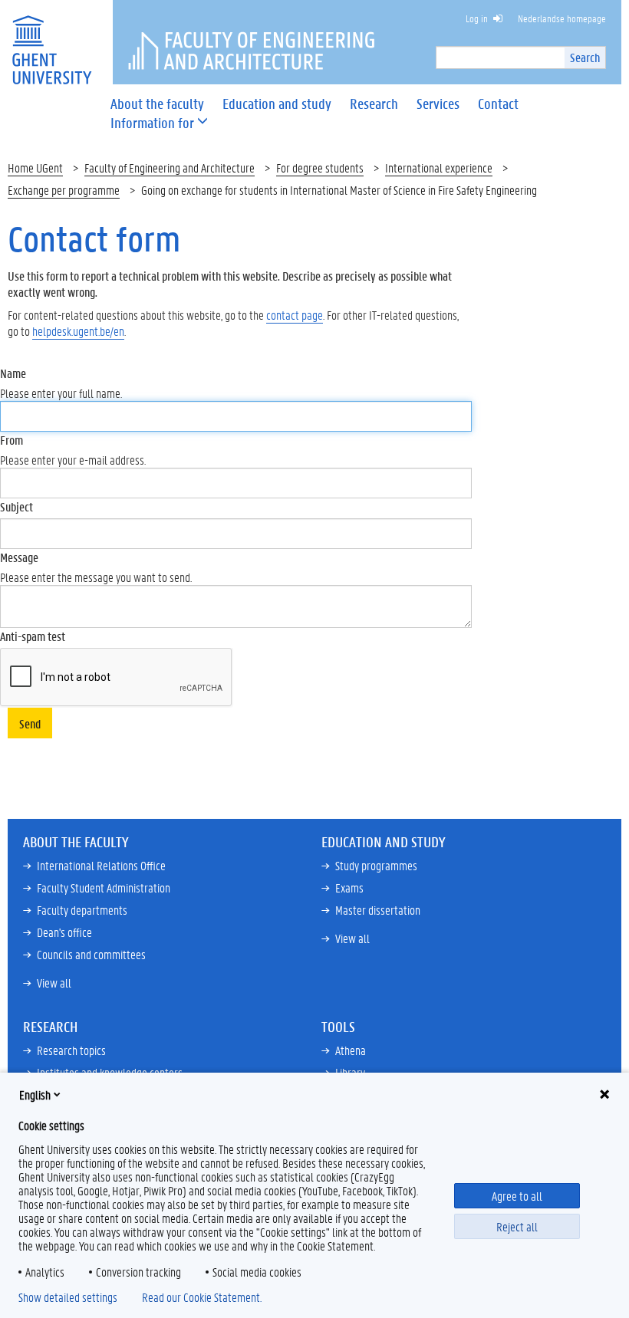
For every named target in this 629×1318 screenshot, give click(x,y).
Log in (477, 18)
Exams (349, 887)
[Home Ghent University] (51, 40)
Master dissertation (377, 910)
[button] (152, 123)
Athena (350, 1050)
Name (13, 373)
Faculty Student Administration (103, 887)
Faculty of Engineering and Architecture (169, 167)
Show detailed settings (67, 1297)
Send (30, 723)
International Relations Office (101, 865)
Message (19, 557)
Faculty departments (82, 910)
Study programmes (376, 865)
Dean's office (64, 932)
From (11, 440)
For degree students (320, 167)
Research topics (71, 1050)
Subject (16, 506)
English (35, 1094)
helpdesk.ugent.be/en (78, 331)
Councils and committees (91, 954)
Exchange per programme (64, 190)
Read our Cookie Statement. (202, 1297)
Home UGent (35, 167)
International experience (438, 167)
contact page (294, 315)
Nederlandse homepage (562, 18)
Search (585, 57)
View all (54, 983)
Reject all (517, 1226)
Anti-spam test (32, 636)
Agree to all (517, 1196)
